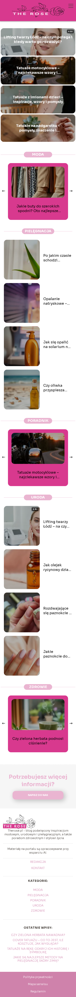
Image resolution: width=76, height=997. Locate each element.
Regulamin (38, 991)
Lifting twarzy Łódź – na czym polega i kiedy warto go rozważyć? (38, 39)
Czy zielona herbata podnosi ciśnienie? (37, 741)
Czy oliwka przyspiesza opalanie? (54, 388)
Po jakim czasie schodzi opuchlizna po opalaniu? (57, 258)
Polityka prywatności (38, 977)
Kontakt (38, 868)
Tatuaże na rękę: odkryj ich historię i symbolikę (38, 950)
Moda (38, 154)
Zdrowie (38, 687)
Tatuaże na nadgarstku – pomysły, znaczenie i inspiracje (38, 128)
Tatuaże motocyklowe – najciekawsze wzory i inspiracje (38, 70)
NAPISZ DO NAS (38, 795)
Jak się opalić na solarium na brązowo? (56, 344)
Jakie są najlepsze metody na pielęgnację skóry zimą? (38, 959)
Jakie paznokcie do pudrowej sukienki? (55, 654)
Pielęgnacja (38, 231)
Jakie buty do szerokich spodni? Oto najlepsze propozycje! (38, 208)
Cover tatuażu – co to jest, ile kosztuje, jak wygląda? (38, 941)
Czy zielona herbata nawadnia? (38, 935)
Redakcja (38, 862)
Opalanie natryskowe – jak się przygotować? (56, 301)
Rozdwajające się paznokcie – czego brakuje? (57, 610)
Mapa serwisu (38, 984)
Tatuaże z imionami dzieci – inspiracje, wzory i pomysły (38, 99)
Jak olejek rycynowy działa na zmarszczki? (57, 567)
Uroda (38, 497)
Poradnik (38, 420)
